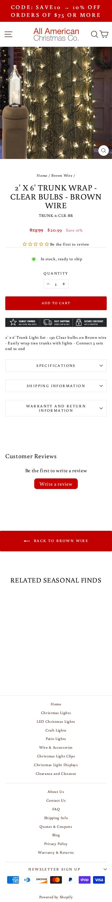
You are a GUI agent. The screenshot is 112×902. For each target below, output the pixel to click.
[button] (36, 244)
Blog (56, 834)
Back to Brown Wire (60, 540)
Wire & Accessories (56, 747)
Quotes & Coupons (56, 826)
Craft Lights (56, 730)
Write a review (56, 484)
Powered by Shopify (56, 897)
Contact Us (56, 800)
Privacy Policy (56, 843)
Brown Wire (61, 175)
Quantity (56, 273)
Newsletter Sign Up (54, 869)
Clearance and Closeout (56, 773)
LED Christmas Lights (56, 721)
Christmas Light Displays (56, 764)
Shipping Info (56, 817)
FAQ (56, 809)
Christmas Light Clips (56, 756)
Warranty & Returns (56, 852)
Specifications (56, 365)
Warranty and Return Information (56, 408)
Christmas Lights (56, 712)
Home (42, 175)
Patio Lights (56, 738)
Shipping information (56, 385)
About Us (56, 791)
